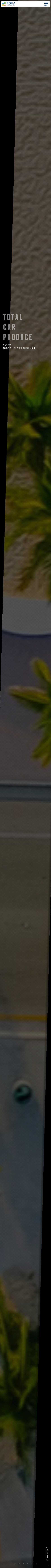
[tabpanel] (25, 784)
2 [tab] (19, 1563)
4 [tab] (27, 1563)
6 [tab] (36, 1563)
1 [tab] (14, 1563)
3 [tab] (23, 1563)
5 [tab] (31, 1563)
